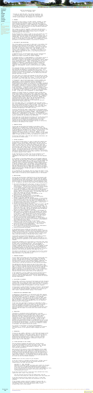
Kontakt (3, 21)
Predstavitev (3, 9)
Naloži (2, 16)
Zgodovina (3, 10)
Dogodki (3, 13)
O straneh (3, 19)
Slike (2, 12)
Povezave (3, 18)
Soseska (2, 15)
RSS (1, 24)
